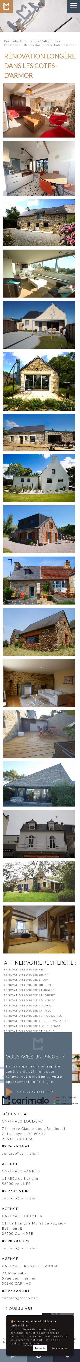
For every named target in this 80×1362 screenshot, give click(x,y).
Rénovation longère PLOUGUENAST (32, 1026)
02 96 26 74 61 (16, 1146)
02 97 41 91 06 (16, 1191)
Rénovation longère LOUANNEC (29, 1000)
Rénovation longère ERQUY (26, 979)
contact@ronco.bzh (20, 1298)
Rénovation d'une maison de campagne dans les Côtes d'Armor (38, 437)
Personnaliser (60, 1348)
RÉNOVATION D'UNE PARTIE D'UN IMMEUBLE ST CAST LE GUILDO (39, 846)
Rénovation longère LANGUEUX (29, 995)
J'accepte (40, 1348)
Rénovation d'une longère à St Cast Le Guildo (39, 891)
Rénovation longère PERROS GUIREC (33, 1015)
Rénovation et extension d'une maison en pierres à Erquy (38, 540)
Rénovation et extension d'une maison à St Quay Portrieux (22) (38, 335)
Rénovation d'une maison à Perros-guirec (38, 593)
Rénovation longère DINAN (26, 974)
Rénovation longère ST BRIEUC (29, 1031)
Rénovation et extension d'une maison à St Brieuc (39, 491)
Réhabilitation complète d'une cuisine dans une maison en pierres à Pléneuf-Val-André (38, 180)
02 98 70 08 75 (16, 1241)
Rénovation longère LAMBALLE (29, 990)
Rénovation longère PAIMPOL (28, 1010)
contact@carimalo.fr (21, 1153)
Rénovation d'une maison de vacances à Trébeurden (39, 696)
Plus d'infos (31, 1343)
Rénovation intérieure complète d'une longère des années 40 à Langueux (39, 233)
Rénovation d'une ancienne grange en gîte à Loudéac (39, 399)
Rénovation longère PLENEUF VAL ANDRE (37, 1020)
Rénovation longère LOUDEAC (28, 1005)
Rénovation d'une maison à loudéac (38, 647)
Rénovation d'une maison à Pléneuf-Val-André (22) (39, 286)
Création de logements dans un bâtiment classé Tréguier (38, 940)
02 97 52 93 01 (16, 1291)
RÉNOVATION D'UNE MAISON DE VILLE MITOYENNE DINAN (38, 747)
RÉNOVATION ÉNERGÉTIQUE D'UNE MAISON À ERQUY (39, 795)
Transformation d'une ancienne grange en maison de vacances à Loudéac (39, 124)
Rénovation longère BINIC (26, 969)
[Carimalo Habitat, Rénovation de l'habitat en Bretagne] (6, 11)
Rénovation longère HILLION (27, 984)
